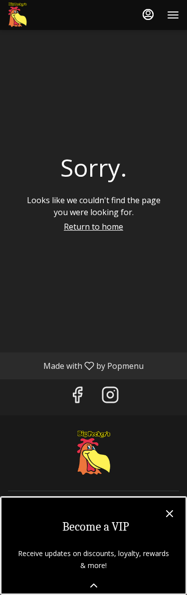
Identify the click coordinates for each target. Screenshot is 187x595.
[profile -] (148, 14)
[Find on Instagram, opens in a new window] (110, 397)
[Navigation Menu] (173, 14)
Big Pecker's (93, 453)
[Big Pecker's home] (53, 14)
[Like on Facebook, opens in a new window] (77, 397)
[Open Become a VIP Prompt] (94, 586)
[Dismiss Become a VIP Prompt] (170, 514)
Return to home (93, 226)
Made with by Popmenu (75, 365)
